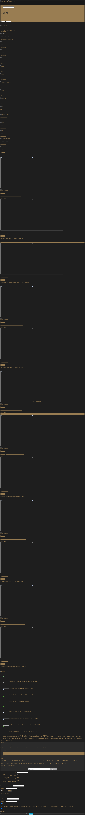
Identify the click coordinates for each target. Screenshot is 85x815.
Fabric (10, 738)
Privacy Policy (6, 777)
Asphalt (4, 761)
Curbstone (27, 760)
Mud (78, 760)
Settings (31, 814)
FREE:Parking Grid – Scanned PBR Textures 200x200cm (12, 454)
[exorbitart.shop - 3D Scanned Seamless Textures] (7, 1)
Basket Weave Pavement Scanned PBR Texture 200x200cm (13, 539)
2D (0, 760)
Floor (42, 760)
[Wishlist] (0, 189)
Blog (4, 774)
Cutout (30, 760)
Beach (6, 760)
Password (2, 788)
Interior (66, 761)
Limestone (70, 760)
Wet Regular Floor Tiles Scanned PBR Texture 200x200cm (12, 624)
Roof (65, 738)
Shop (4, 14)
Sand (37, 763)
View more (3, 671)
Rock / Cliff (60, 738)
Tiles (56, 763)
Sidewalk (40, 763)
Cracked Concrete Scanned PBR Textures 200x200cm (11, 238)
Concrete (6, 16)
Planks (22, 763)
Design (33, 760)
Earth (37, 760)
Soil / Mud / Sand (72, 738)
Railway (28, 763)
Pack (79, 760)
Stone (46, 763)
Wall (61, 763)
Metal (27, 738)
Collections (79, 736)
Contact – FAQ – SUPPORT (9, 775)
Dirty (35, 760)
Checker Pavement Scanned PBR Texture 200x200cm (11, 581)
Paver (17, 763)
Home (1, 16)
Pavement (13, 763)
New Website (6, 756)
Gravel (23, 738)
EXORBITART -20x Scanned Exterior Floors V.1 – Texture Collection (14, 282)
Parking (3, 763)
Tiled (54, 763)
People (47, 738)
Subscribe (42, 767)
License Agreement (7, 778)
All (23, 736)
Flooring (47, 760)
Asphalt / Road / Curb (64, 736)
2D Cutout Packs (3, 736)
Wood (10, 740)
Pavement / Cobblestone (37, 738)
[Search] (17, 774)
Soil (43, 763)
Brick (74, 736)
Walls (3, 740)
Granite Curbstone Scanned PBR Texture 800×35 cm (11, 325)
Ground (61, 760)
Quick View (2, 193)
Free (14, 738)
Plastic (54, 738)
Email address (3, 799)
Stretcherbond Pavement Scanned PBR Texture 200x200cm (13, 666)
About (4, 772)
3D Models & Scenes (13, 736)
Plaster (51, 738)
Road (31, 763)
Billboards (9, 760)
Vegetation (80, 738)
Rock (34, 763)
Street (51, 763)
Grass (18, 738)
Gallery (18, 778)
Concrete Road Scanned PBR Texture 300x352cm (10, 196)
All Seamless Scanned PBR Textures (41, 736)
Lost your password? (4, 793)
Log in (10, 790)
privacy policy (70, 806)
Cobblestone (17, 761)
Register (2, 811)
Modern (74, 760)
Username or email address (6, 786)
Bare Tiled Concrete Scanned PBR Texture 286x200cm (11, 367)
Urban (58, 763)
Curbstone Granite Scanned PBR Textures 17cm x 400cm (12, 496)
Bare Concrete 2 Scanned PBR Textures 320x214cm (11, 410)
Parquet (8, 763)
